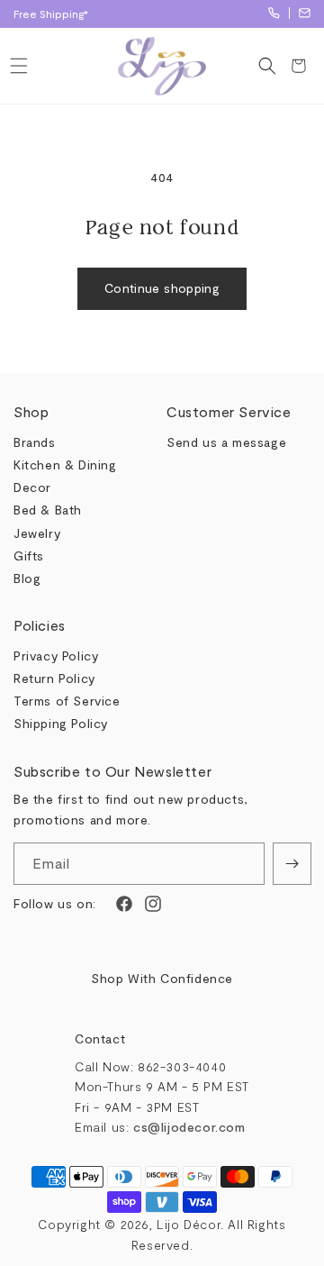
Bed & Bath (48, 509)
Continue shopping (162, 288)
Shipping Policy (61, 723)
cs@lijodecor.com (304, 13)
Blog (27, 578)
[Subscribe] (292, 863)
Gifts (29, 555)
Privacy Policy (56, 655)
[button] (18, 66)
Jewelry (37, 533)
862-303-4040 (274, 13)
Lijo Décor (188, 1224)
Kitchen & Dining (65, 464)
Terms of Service (67, 700)
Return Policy (54, 678)
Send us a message (226, 442)
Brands (35, 442)
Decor (32, 487)
